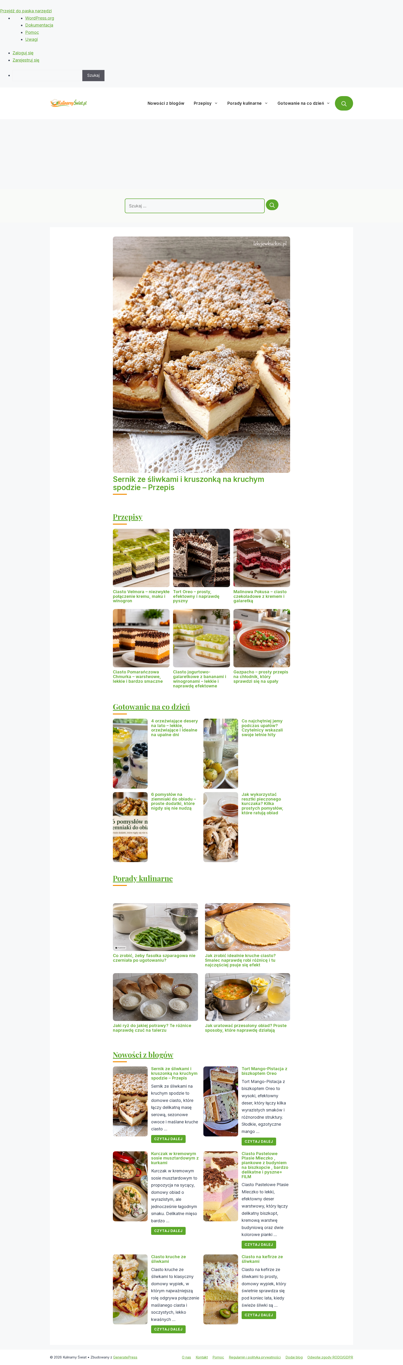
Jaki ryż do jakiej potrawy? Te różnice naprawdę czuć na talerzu (152, 1028)
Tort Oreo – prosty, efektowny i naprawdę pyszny (196, 596)
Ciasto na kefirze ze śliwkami (262, 1259)
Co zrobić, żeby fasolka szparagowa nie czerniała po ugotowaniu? (154, 958)
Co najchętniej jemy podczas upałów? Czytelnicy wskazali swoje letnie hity (262, 727)
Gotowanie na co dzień (301, 103)
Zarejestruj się (26, 60)
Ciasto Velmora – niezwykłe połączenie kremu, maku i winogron (141, 596)
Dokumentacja (39, 25)
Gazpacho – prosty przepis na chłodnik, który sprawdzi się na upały (260, 676)
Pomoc (32, 32)
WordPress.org (39, 18)
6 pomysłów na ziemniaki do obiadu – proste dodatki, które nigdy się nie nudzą (173, 801)
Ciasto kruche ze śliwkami (168, 1259)
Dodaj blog (294, 1357)
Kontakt (202, 1357)
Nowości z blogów (166, 103)
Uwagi (31, 39)
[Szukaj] (272, 204)
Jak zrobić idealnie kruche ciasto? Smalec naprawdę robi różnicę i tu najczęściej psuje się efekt (240, 960)
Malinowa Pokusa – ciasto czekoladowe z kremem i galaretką (260, 596)
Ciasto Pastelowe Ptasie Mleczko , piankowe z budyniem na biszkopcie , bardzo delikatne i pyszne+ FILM (265, 1165)
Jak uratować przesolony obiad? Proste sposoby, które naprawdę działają (246, 1028)
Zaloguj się (23, 52)
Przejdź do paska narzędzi (26, 10)
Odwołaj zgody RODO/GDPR (330, 1357)
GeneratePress (125, 1357)
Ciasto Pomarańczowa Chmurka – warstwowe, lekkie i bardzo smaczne (138, 676)
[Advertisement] (201, 154)
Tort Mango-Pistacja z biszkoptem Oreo (264, 1071)
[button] (344, 103)
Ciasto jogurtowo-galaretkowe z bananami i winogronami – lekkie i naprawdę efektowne (199, 678)
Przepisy (203, 103)
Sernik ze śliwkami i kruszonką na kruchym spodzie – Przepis (188, 483)
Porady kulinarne (244, 103)
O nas (186, 1357)
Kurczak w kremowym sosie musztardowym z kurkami (175, 1158)
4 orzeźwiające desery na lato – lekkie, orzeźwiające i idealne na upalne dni (174, 727)
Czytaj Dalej (168, 1139)
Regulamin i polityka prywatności (255, 1357)
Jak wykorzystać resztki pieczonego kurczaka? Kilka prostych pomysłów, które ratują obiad (262, 803)
